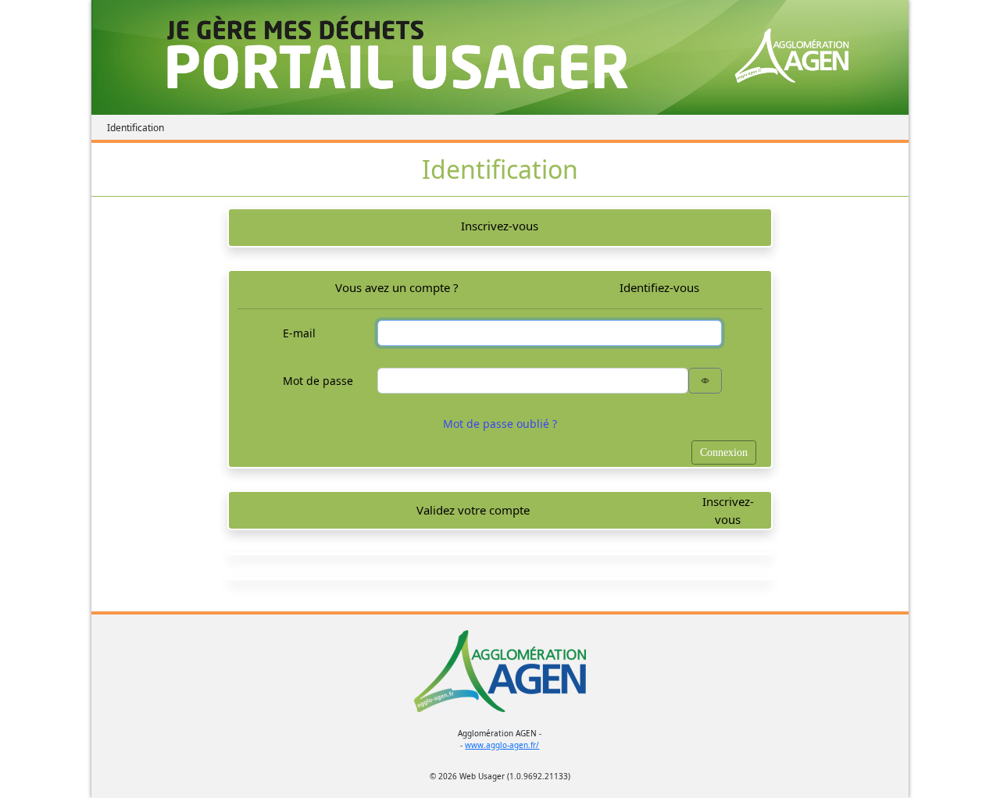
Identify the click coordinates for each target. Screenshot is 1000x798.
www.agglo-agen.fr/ (502, 744)
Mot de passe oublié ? (500, 423)
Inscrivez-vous (499, 225)
